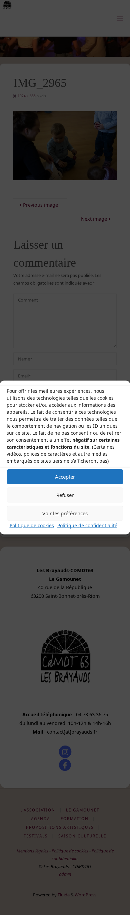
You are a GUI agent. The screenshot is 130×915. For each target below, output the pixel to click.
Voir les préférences (65, 513)
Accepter (65, 476)
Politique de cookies (32, 525)
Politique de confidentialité (87, 525)
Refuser (65, 495)
